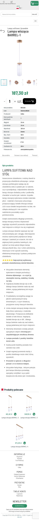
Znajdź (34, 14)
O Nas (19, 467)
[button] (36, 38)
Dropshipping (19, 478)
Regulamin (19, 456)
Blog (19, 487)
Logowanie (19, 494)
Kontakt (19, 485)
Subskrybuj (19, 506)
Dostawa (19, 458)
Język (18, 6)
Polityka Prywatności (19, 474)
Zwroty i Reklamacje (19, 476)
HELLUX (19, 517)
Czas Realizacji (20, 460)
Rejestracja (19, 495)
